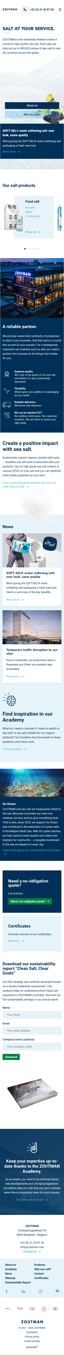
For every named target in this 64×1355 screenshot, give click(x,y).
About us (32, 105)
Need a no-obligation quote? (28, 901)
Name (6, 1007)
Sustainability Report (18, 1282)
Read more (9, 151)
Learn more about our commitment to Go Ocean (31, 850)
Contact (39, 1273)
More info (14, 940)
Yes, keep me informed (30, 1199)
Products (39, 1264)
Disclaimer (32, 1332)
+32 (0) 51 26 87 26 (42, 9)
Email (6, 1023)
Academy (11, 1269)
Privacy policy (32, 1336)
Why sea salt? (32, 114)
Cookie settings (32, 1341)
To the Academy (13, 749)
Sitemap (10, 1278)
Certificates (41, 1278)
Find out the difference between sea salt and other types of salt (29, 484)
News (8, 1273)
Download (11, 1057)
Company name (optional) (18, 1039)
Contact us (30, 1251)
